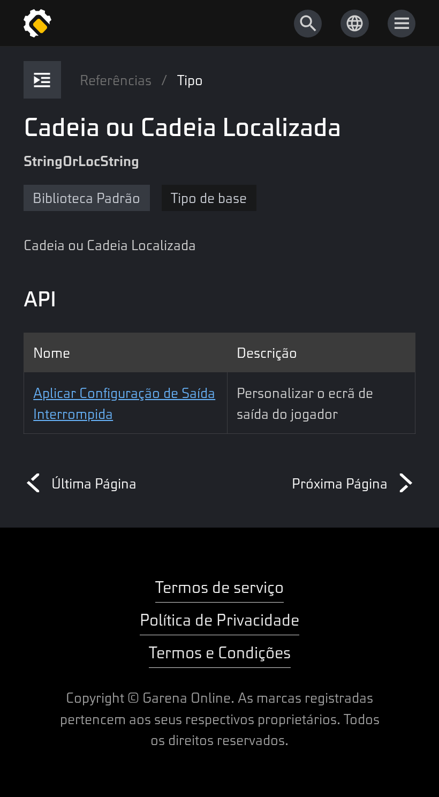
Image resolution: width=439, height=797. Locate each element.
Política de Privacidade (219, 619)
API (40, 298)
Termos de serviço (219, 586)
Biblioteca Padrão (86, 197)
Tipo (190, 79)
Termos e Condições (220, 651)
